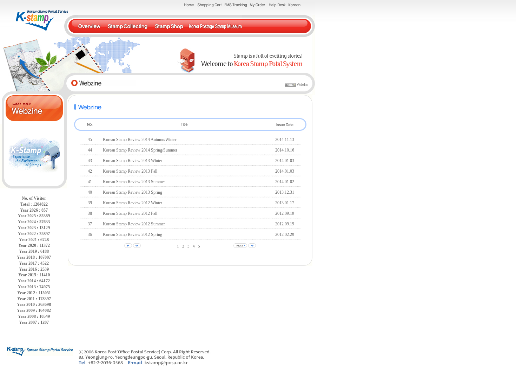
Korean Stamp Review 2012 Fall (130, 213)
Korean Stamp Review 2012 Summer (134, 223)
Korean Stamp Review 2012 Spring (132, 234)
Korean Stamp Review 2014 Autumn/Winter (140, 139)
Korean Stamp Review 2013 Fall (130, 171)
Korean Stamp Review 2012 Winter (132, 202)
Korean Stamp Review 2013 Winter (132, 160)
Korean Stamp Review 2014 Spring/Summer (140, 150)
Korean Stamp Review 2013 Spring (132, 192)
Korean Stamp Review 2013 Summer (134, 181)
